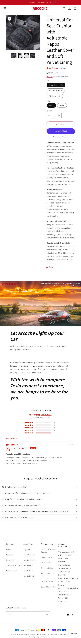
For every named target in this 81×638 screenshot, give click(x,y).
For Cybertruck (29, 555)
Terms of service (64, 634)
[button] (5, 8)
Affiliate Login (11, 571)
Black (51, 105)
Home (8, 549)
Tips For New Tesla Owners (48, 550)
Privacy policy (52, 634)
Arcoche (19, 634)
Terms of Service (47, 557)
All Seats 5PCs (55, 96)
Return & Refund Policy (47, 574)
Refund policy (41, 634)
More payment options (60, 137)
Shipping (50, 77)
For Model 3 (28, 565)
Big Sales (27, 549)
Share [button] (51, 267)
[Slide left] (8, 55)
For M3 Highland (30, 560)
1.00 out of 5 (46, 414)
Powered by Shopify (28, 634)
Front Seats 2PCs (56, 85)
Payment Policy (47, 581)
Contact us (10, 560)
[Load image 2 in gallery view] (20, 55)
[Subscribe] (47, 614)
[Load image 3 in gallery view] (26, 55)
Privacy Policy (46, 563)
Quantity (50, 111)
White (62, 105)
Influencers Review (13, 565)
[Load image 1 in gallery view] (13, 55)
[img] (12, 444)
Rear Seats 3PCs (55, 90)
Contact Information (49, 587)
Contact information (47, 637)
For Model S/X (29, 576)
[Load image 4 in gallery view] (32, 55)
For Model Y (28, 571)
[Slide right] (38, 55)
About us (9, 555)
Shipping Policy (47, 568)
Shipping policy (34, 637)
